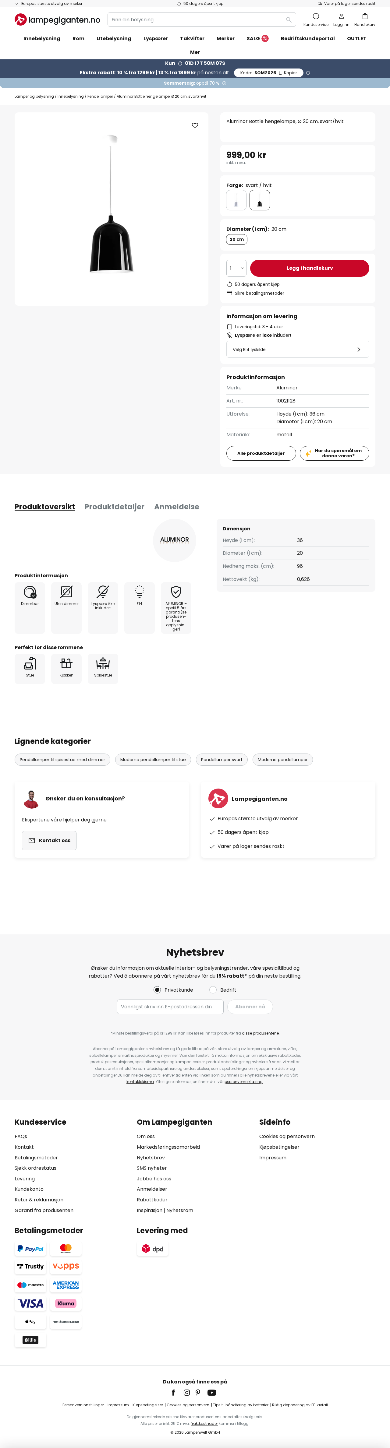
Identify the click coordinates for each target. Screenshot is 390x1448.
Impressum (272, 1157)
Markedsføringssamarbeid (168, 1147)
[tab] (45, 507)
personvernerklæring (244, 1081)
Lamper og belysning (34, 96)
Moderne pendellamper (283, 760)
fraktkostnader (204, 1423)
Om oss (146, 1136)
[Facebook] (177, 1392)
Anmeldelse (176, 507)
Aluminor (287, 387)
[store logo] (57, 19)
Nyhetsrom (179, 1210)
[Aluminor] (174, 540)
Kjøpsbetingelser (279, 1147)
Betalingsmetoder (36, 1157)
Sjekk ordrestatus (35, 1168)
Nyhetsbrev (151, 1157)
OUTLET (357, 38)
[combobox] (202, 19)
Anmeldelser (152, 1189)
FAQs (21, 1136)
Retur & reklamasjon (39, 1199)
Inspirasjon (149, 1210)
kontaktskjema (140, 1081)
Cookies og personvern (287, 1136)
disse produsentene (260, 1033)
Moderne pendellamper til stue (153, 760)
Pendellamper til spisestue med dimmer (62, 760)
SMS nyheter (152, 1168)
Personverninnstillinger (83, 1405)
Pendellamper (100, 96)
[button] (195, 126)
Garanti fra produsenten (44, 1210)
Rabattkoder (152, 1199)
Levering (25, 1178)
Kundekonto (29, 1189)
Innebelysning (71, 96)
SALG (253, 38)
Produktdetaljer (114, 507)
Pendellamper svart (222, 760)
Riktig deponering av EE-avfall (300, 1405)
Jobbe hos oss (154, 1178)
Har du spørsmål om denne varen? (338, 453)
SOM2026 (268, 73)
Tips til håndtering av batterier (240, 1405)
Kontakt (24, 1147)
